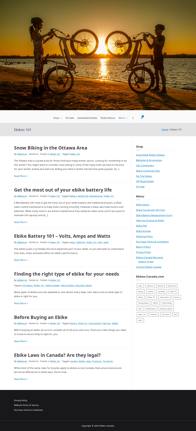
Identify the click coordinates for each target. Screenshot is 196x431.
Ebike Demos (108, 118)
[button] (60, 118)
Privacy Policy (143, 252)
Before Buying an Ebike (41, 317)
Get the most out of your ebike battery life (63, 190)
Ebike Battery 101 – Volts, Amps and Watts (62, 236)
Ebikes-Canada (106, 425)
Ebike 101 (82, 323)
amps (72, 242)
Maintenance (96, 196)
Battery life (83, 196)
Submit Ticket (145, 261)
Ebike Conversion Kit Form (150, 210)
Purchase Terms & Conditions (152, 241)
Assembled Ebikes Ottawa (150, 155)
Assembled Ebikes (87, 118)
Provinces (96, 361)
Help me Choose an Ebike (150, 220)
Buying (73, 323)
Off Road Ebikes (145, 181)
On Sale (70, 118)
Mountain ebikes (83, 285)
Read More (20, 176)
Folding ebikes (52, 285)
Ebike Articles (143, 231)
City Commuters (145, 165)
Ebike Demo (142, 204)
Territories (108, 361)
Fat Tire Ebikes (144, 176)
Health (115, 323)
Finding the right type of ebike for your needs (66, 274)
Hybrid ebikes (67, 285)
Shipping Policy (144, 236)
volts (100, 242)
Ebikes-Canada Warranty (149, 257)
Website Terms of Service (26, 405)
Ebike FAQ (141, 225)
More (122, 118)
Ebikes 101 (55, 154)
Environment (95, 323)
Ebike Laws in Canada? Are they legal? (57, 355)
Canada (73, 361)
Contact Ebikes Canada (148, 267)
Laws (88, 361)
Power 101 (75, 154)
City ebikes (27, 285)
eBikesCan (22, 154)
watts (106, 242)
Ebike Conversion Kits (148, 170)
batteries (80, 242)
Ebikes (82, 361)
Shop (56, 118)
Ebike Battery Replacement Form (154, 215)
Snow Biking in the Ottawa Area (50, 148)
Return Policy (143, 246)
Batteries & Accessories (149, 160)
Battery (73, 196)
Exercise (106, 323)
